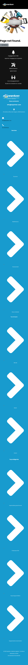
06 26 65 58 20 (5, 127)
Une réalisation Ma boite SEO (14, 655)
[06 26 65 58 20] (3, 125)
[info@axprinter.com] (3, 118)
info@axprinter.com (6, 120)
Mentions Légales (15, 651)
